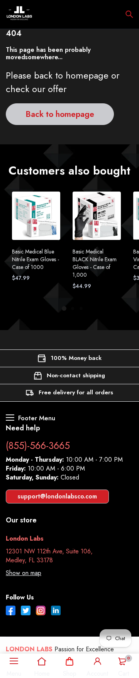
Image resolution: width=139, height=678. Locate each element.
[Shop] (69, 661)
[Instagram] (41, 611)
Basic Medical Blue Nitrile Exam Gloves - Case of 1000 (35, 259)
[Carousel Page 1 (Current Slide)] (64, 308)
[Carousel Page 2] (72, 308)
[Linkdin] (56, 611)
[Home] (42, 661)
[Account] (97, 661)
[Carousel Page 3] (80, 308)
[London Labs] (19, 14)
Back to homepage (59, 114)
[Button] (129, 14)
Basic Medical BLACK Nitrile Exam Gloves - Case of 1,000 (95, 263)
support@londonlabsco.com (57, 496)
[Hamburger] (14, 661)
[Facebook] (10, 611)
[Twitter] (26, 611)
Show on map (23, 572)
